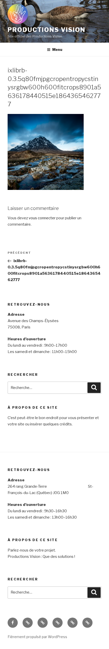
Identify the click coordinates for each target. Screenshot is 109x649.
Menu (57, 49)
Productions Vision (46, 29)
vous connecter (42, 218)
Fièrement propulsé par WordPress (37, 637)
